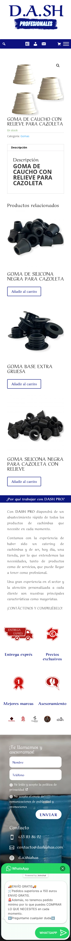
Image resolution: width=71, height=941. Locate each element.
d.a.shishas (28, 857)
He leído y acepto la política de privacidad (33, 786)
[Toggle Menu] (66, 44)
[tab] (35, 147)
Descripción (19, 147)
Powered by (35, 875)
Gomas (24, 136)
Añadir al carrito (24, 291)
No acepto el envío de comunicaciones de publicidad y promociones (31, 801)
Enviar (48, 814)
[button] (62, 868)
